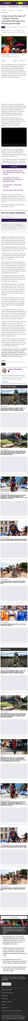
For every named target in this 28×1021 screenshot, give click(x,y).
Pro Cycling (4, 10)
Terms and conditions (7, 989)
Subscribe (20, 3)
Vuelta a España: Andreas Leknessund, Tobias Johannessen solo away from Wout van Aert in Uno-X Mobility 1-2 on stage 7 (14, 930)
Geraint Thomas (5, 12)
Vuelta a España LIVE (13, 6)
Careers (3, 1004)
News (3, 27)
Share (5, 60)
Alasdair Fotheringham (12, 27)
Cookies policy (5, 998)
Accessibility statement (7, 1001)
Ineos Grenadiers (19, 10)
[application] (14, 136)
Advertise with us (6, 1007)
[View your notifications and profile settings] (16, 3)
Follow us (16, 60)
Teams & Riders (11, 10)
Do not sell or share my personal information (12, 1010)
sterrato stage (13, 66)
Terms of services (17, 224)
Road (3, 364)
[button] (26, 3)
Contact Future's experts (7, 992)
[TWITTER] (9, 371)
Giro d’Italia (4, 68)
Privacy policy (5, 995)
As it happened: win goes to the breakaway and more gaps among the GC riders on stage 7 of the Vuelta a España (15, 961)
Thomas (10, 106)
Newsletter (24, 60)
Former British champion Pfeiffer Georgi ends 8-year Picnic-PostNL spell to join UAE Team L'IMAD (14, 968)
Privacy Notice (19, 225)
